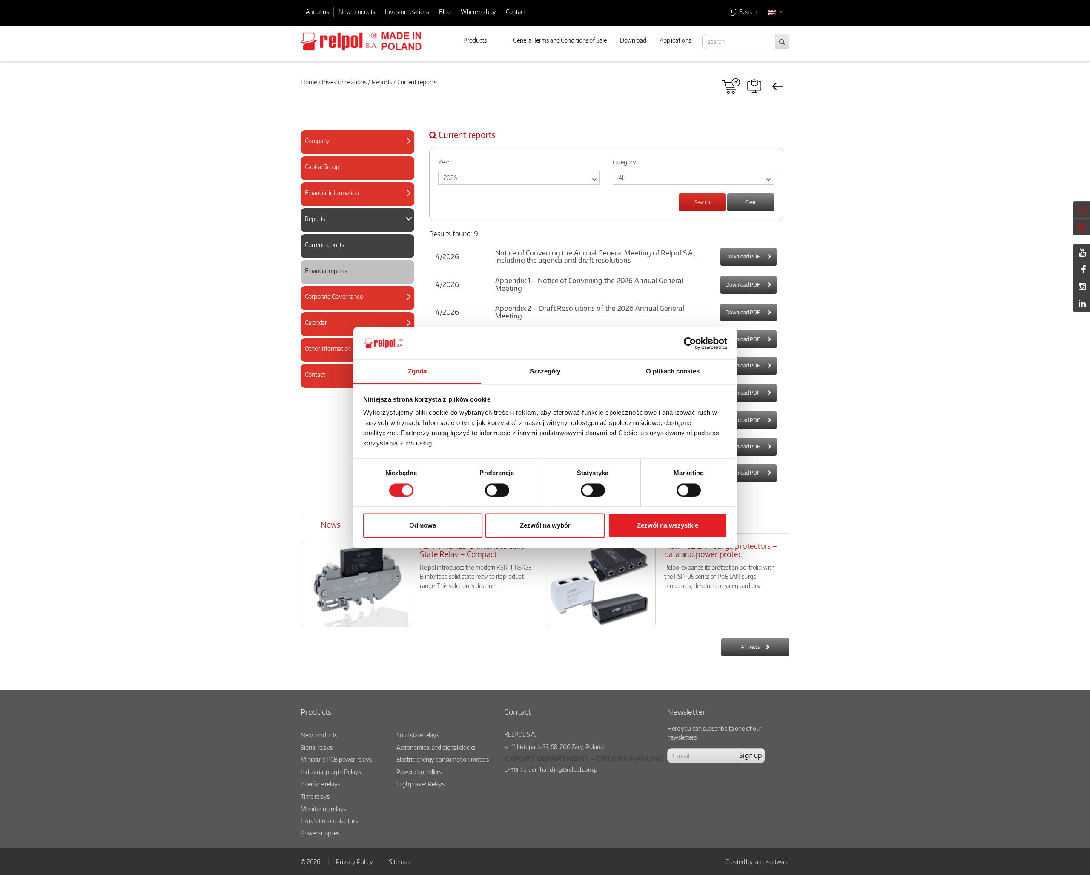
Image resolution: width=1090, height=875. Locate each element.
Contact (516, 11)
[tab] (357, 142)
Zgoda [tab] (417, 371)
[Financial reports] (354, 279)
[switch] (497, 490)
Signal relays (317, 747)
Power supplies (320, 833)
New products (356, 11)
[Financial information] (354, 201)
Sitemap (399, 861)
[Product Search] (754, 86)
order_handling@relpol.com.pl (561, 769)
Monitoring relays (323, 808)
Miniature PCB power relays (336, 759)
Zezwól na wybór (545, 525)
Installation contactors (329, 820)
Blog (445, 11)
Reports (382, 82)
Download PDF (743, 256)
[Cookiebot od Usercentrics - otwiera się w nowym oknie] (690, 343)
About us (317, 11)
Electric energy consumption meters (442, 759)
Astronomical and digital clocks (435, 747)
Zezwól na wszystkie (667, 525)
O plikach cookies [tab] (673, 371)
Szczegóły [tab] (545, 371)
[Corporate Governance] (354, 305)
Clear (751, 202)
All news (750, 647)
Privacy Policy (354, 861)
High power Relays (420, 784)
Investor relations (407, 11)
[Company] (354, 149)
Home (309, 82)
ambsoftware (772, 861)
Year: (444, 162)
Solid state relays (417, 735)
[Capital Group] (354, 175)
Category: (625, 162)
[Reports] (354, 227)
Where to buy (478, 11)
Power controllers (419, 771)
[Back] (777, 86)
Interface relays (320, 784)
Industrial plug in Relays (331, 771)
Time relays (315, 796)
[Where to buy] (730, 86)
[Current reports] (354, 253)
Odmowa (422, 525)
